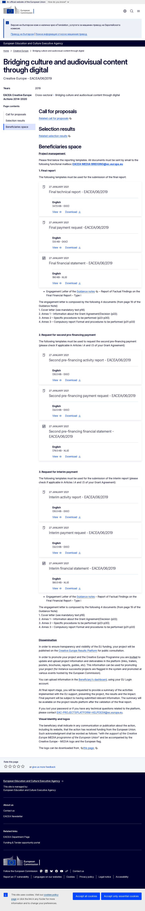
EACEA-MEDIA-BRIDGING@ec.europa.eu (97, 164)
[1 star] (6, 766)
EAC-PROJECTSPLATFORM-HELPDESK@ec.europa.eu (89, 712)
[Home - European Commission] (20, 10)
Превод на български (22, 34)
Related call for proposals (53, 118)
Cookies (70, 876)
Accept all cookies (86, 896)
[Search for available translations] (70, 118)
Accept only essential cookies (121, 896)
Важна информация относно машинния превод (61, 34)
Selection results (15, 120)
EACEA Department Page (16, 836)
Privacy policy (86, 876)
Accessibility (122, 876)
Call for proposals (16, 114)
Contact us (9, 810)
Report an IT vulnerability (16, 876)
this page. (88, 747)
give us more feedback (43, 766)
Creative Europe (20, 51)
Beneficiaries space (17, 126)
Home (6, 51)
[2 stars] (8, 766)
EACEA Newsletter (13, 816)
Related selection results (53, 135)
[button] (57, 212)
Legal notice (105, 876)
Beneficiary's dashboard (93, 679)
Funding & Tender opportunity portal (21, 842)
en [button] (125, 11)
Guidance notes (86, 291)
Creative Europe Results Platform (78, 650)
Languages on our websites (48, 876)
